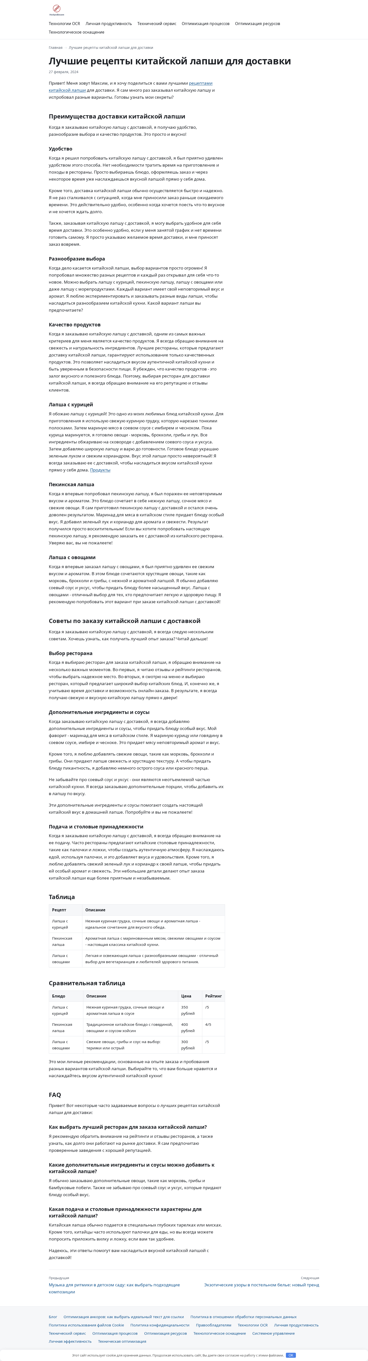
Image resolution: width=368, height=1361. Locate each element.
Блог (53, 1316)
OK (291, 1355)
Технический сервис (156, 23)
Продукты (100, 470)
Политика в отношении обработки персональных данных (244, 1316)
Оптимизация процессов (206, 23)
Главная (56, 47)
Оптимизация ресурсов (257, 23)
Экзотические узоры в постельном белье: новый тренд (261, 1282)
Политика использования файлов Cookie (86, 1324)
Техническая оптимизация (122, 1341)
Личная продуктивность (109, 23)
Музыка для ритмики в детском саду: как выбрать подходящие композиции (114, 1285)
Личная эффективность (70, 1341)
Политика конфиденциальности (160, 1324)
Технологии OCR (64, 23)
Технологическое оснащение (76, 32)
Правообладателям (213, 1324)
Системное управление (273, 1333)
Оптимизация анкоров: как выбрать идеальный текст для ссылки (124, 1316)
